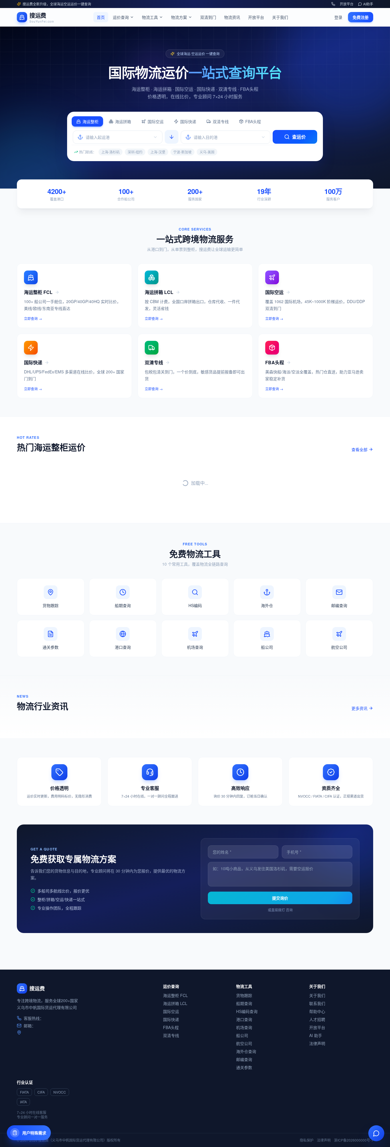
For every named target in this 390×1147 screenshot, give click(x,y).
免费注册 (361, 17)
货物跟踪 (244, 995)
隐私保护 (306, 1140)
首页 (101, 17)
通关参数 (244, 1067)
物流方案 (179, 17)
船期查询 (244, 1003)
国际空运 (156, 121)
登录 (338, 17)
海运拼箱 (123, 121)
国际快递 (188, 121)
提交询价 (280, 898)
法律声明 (317, 1043)
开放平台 (346, 4)
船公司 (242, 1035)
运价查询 (121, 17)
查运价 (299, 136)
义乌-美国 (207, 151)
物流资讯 (232, 17)
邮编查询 (244, 1059)
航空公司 (244, 1043)
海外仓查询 (246, 1051)
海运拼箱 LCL (175, 1003)
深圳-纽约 (135, 151)
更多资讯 (359, 708)
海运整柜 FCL (175, 995)
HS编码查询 (247, 1011)
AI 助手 (315, 1035)
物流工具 (150, 17)
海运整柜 (90, 121)
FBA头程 (253, 121)
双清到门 (208, 17)
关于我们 (280, 17)
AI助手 (368, 4)
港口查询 (244, 1019)
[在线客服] (376, 1133)
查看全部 (359, 449)
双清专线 (221, 121)
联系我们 (317, 1003)
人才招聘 (317, 1019)
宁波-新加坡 (182, 151)
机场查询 (244, 1027)
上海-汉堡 (157, 151)
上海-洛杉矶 (110, 151)
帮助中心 (317, 1011)
